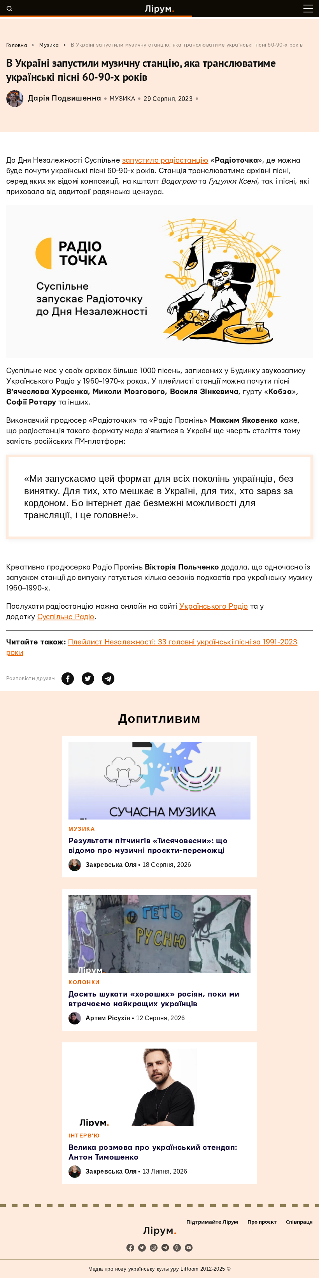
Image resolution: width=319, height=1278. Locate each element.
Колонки (84, 982)
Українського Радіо (213, 606)
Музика (122, 99)
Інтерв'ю (84, 1135)
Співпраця (299, 1221)
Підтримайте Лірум (212, 1221)
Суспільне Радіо (66, 617)
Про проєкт (262, 1221)
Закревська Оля (111, 864)
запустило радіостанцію (165, 160)
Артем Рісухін (108, 1018)
